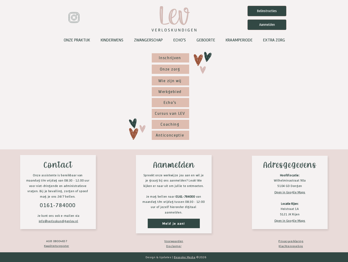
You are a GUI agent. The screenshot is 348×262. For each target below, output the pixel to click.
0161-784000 (58, 205)
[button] (76, 40)
